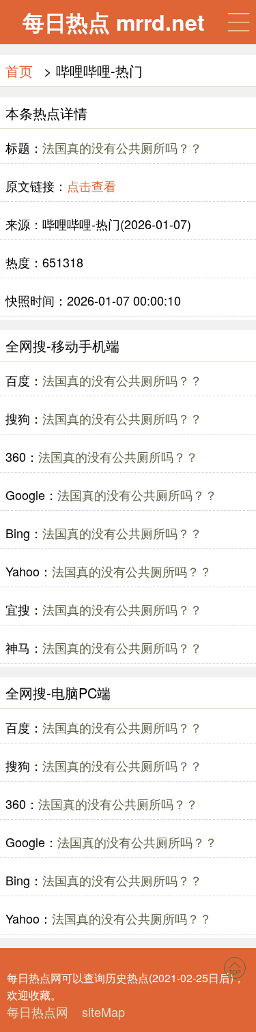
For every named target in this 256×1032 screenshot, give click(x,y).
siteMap (103, 1011)
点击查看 (91, 185)
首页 (19, 70)
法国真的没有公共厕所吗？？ (122, 147)
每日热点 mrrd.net (114, 22)
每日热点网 (37, 1011)
